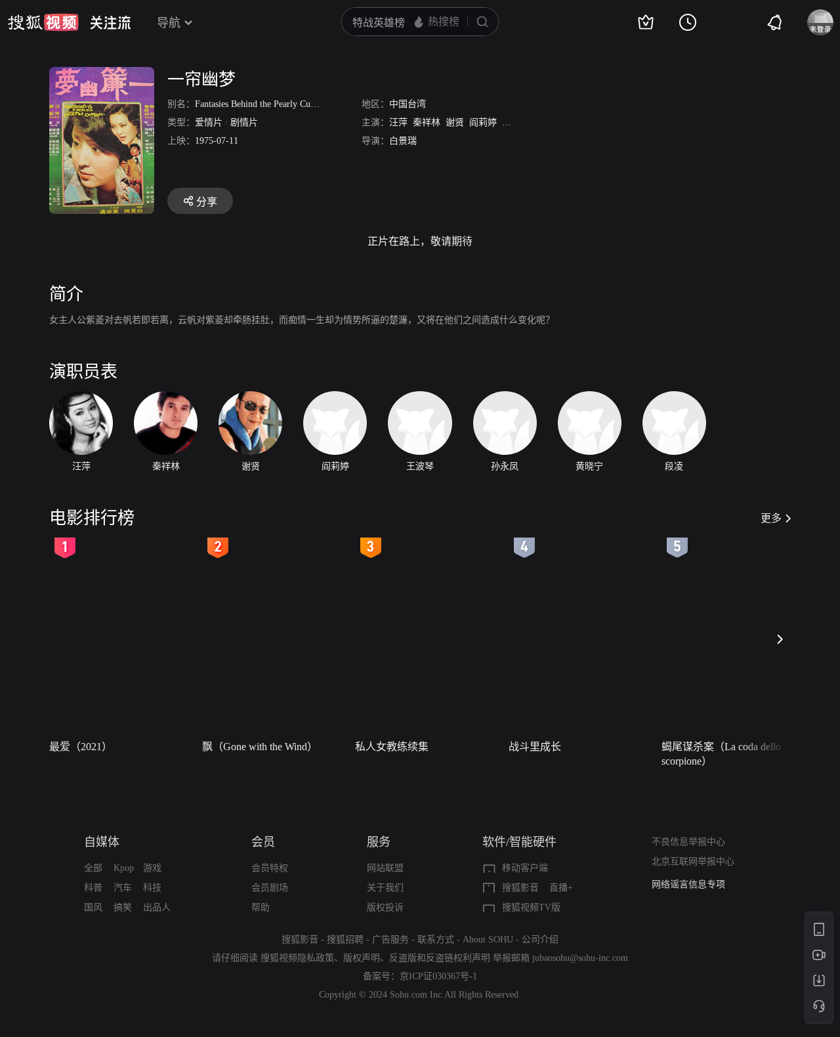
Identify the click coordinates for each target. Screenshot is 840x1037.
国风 (93, 907)
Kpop (124, 868)
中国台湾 (407, 104)
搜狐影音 (520, 888)
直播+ (561, 888)
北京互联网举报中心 (693, 861)
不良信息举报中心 (688, 842)
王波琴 (516, 122)
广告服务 (390, 939)
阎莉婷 (483, 122)
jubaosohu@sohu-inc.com (580, 958)
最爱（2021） (80, 746)
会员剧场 (269, 888)
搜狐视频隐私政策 (297, 958)
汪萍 (398, 122)
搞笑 (123, 907)
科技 (152, 888)
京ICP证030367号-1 (438, 976)
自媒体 (101, 842)
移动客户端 (525, 868)
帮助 (260, 907)
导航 (168, 23)
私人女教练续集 (392, 746)
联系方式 (435, 939)
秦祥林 (426, 122)
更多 (771, 518)
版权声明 (361, 958)
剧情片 (244, 122)
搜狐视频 (43, 22)
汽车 (123, 888)
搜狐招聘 (345, 939)
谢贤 (455, 122)
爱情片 (208, 122)
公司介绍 (540, 939)
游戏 (152, 868)
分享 (206, 201)
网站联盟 (385, 868)
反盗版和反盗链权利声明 (439, 958)
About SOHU (488, 939)
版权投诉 (385, 907)
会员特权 (269, 868)
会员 (263, 842)
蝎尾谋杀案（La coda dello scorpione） (721, 754)
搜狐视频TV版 (531, 907)
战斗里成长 (535, 746)
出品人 (157, 907)
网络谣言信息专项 (688, 884)
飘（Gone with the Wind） (260, 746)
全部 (93, 868)
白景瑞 (403, 141)
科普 (93, 888)
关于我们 (385, 888)
